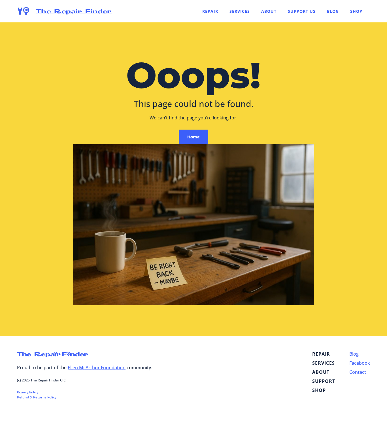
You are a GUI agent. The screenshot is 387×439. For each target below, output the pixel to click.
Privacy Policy (27, 392)
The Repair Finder (74, 11)
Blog (354, 354)
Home (193, 137)
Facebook (359, 363)
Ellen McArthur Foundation (97, 367)
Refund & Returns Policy (36, 397)
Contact (357, 372)
